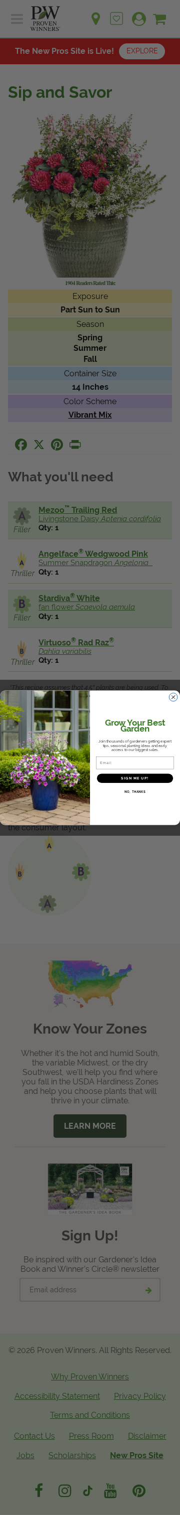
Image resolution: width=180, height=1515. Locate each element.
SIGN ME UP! (134, 778)
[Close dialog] (173, 697)
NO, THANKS (135, 791)
